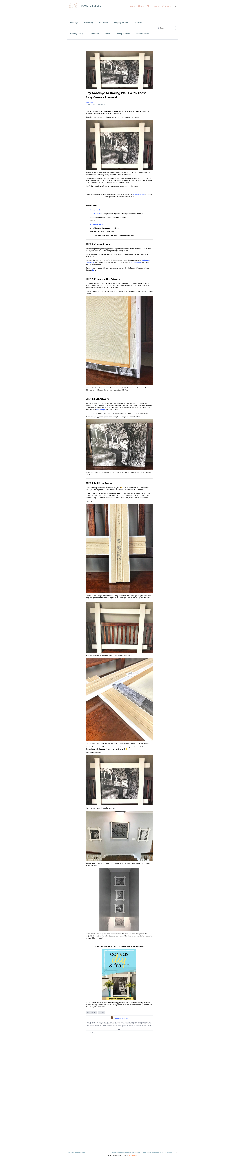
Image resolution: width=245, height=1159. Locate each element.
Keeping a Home (121, 22)
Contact (166, 6)
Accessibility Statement (121, 1152)
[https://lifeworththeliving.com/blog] (73, 6)
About (141, 6)
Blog (149, 6)
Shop (156, 6)
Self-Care (138, 22)
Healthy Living (76, 33)
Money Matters (123, 33)
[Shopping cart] (176, 6)
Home (132, 6)
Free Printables (142, 33)
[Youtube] (119, 1029)
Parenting (88, 22)
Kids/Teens (103, 22)
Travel (107, 33)
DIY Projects (94, 33)
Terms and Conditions (150, 1152)
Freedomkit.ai (133, 1156)
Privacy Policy (166, 1152)
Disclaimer (136, 1152)
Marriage (74, 22)
